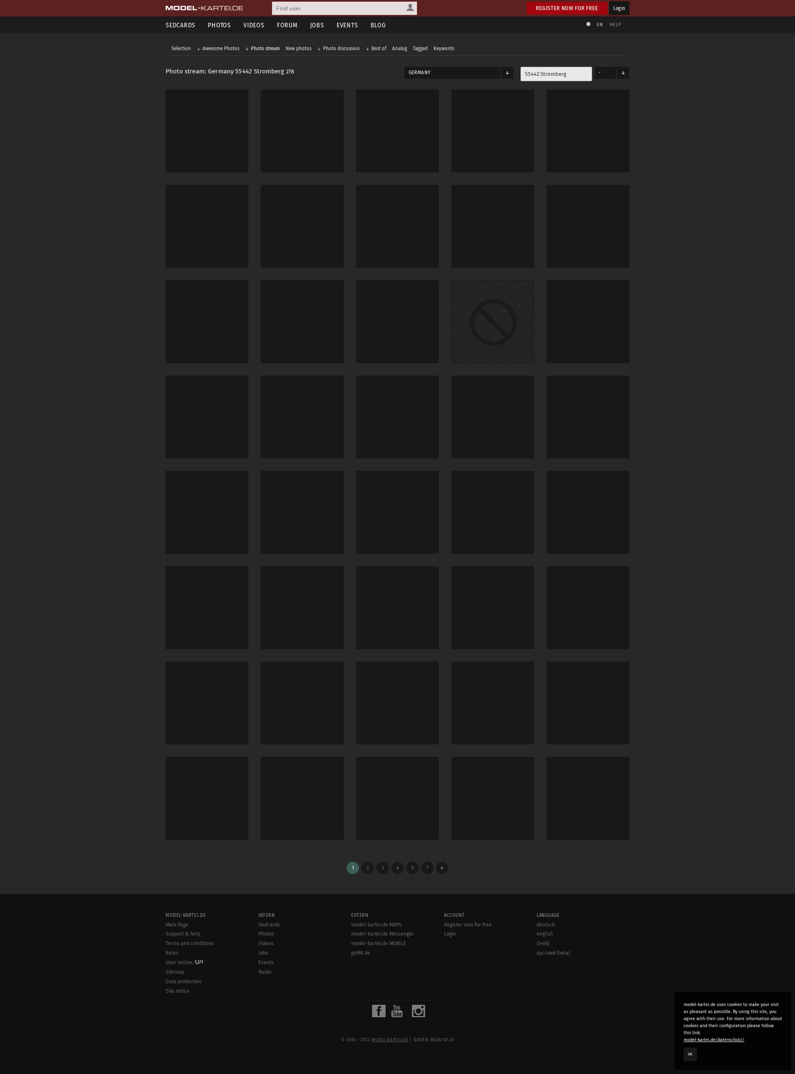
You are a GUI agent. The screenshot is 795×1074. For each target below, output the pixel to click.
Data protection (183, 981)
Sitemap (175, 972)
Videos (254, 25)
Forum (287, 25)
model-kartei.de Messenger (382, 934)
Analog (399, 48)
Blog (378, 25)
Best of (378, 48)
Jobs (317, 25)
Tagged (420, 48)
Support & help (183, 934)
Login (619, 8)
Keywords (444, 48)
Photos (219, 25)
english (545, 934)
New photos (298, 48)
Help (615, 24)
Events (347, 25)
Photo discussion (341, 48)
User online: (184, 962)
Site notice (178, 991)
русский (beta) (553, 953)
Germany (419, 72)
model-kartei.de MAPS (376, 925)
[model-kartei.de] (204, 8)
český (543, 943)
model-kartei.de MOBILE (378, 943)
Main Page (177, 925)
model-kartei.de (389, 1040)
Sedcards (180, 25)
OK (690, 1054)
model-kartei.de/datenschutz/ (714, 1039)
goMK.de (360, 953)
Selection (181, 48)
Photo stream (265, 48)
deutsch (546, 925)
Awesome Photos (220, 48)
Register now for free (567, 8)
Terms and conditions (190, 943)
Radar (265, 972)
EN (599, 24)
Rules (172, 953)
